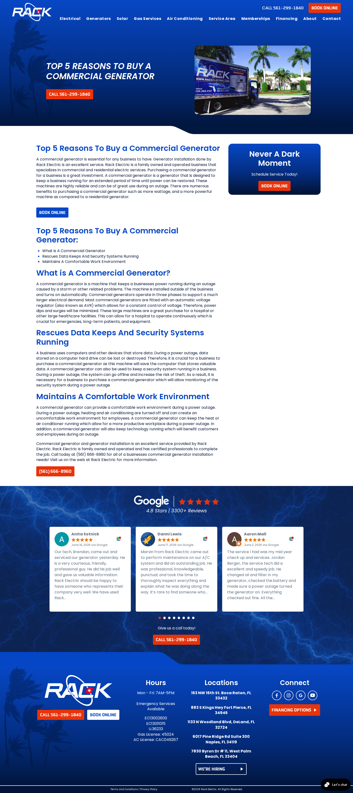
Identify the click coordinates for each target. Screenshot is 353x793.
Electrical (70, 18)
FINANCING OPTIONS (291, 710)
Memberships (255, 18)
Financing (287, 18)
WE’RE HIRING (211, 769)
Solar (122, 18)
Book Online (324, 8)
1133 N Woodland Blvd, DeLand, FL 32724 (221, 724)
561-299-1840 (283, 8)
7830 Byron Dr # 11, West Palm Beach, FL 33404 (221, 754)
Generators (98, 18)
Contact (332, 18)
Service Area (222, 18)
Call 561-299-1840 (69, 94)
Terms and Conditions (124, 789)
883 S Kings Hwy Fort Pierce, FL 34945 (221, 710)
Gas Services (147, 18)
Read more (78, 598)
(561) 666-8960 (55, 471)
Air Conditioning (185, 18)
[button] (159, 618)
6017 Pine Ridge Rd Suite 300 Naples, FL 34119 (221, 739)
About (309, 18)
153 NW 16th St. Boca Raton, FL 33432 (221, 695)
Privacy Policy (148, 789)
